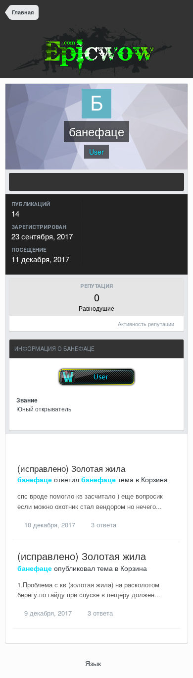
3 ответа (102, 524)
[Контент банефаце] (96, 182)
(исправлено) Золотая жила (71, 468)
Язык (94, 663)
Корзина (154, 479)
